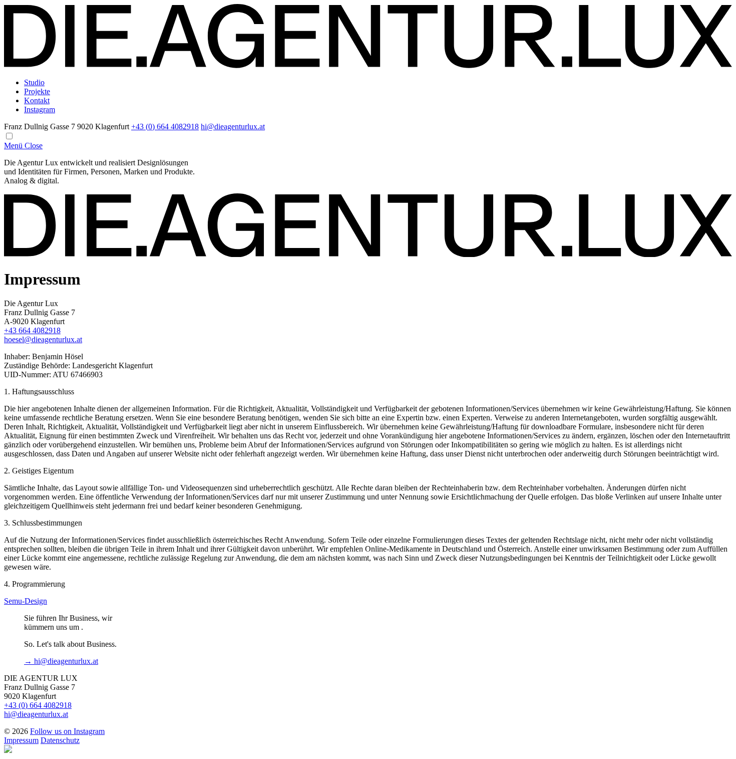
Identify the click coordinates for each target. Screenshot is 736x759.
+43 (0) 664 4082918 (165, 126)
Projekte (37, 91)
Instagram (39, 109)
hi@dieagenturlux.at (233, 126)
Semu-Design (25, 601)
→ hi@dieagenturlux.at (61, 661)
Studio (34, 82)
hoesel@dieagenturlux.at (43, 339)
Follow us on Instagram (67, 731)
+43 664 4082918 (32, 330)
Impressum (21, 740)
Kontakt (37, 100)
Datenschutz (60, 740)
